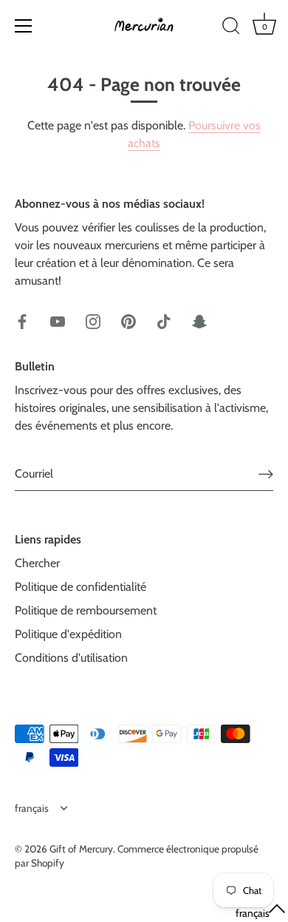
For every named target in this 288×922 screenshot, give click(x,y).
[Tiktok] (164, 320)
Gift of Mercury (81, 849)
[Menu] (23, 26)
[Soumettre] (265, 473)
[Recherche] (231, 28)
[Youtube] (57, 320)
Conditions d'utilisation (71, 658)
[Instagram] (93, 320)
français (32, 808)
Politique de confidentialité (80, 587)
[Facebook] (22, 320)
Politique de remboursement (86, 610)
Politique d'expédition (68, 634)
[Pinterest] (128, 320)
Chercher (37, 563)
